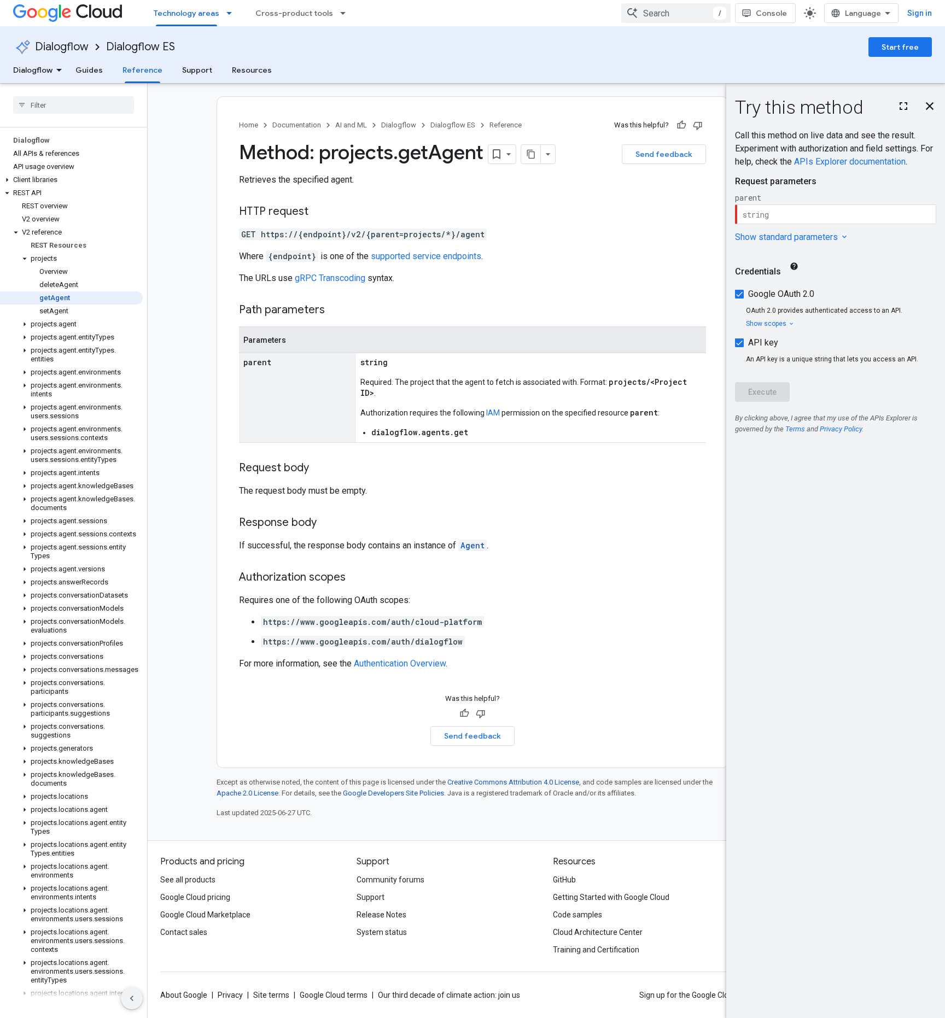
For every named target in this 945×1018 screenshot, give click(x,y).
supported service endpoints (426, 256)
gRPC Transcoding (330, 278)
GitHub (564, 879)
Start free (900, 47)
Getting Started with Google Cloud (611, 897)
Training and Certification (596, 949)
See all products (187, 879)
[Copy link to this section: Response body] (328, 523)
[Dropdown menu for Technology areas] (232, 13)
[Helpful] (681, 125)
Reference (142, 70)
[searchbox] (73, 105)
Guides (89, 70)
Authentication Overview (400, 663)
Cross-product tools (294, 13)
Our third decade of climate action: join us (449, 995)
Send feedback (663, 154)
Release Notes (381, 914)
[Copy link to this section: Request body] (320, 468)
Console (771, 13)
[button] (71, 179)
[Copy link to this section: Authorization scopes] (357, 577)
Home (248, 125)
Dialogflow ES (140, 47)
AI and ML (351, 125)
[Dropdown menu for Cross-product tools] (346, 13)
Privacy (230, 995)
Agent (472, 545)
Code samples (577, 914)
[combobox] (676, 13)
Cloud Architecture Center (598, 932)
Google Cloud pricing (195, 897)
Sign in (919, 13)
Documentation (296, 125)
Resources (252, 70)
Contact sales (183, 932)
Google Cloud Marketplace (205, 914)
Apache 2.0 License (247, 793)
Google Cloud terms (334, 995)
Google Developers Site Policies (393, 793)
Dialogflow (62, 47)
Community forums (390, 879)
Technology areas (186, 13)
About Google (183, 995)
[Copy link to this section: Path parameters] (336, 310)
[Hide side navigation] (132, 998)
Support (197, 70)
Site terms (271, 995)
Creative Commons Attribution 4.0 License (513, 782)
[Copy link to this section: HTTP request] (319, 212)
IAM (493, 412)
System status (382, 932)
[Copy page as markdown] (531, 154)
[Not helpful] (698, 125)
